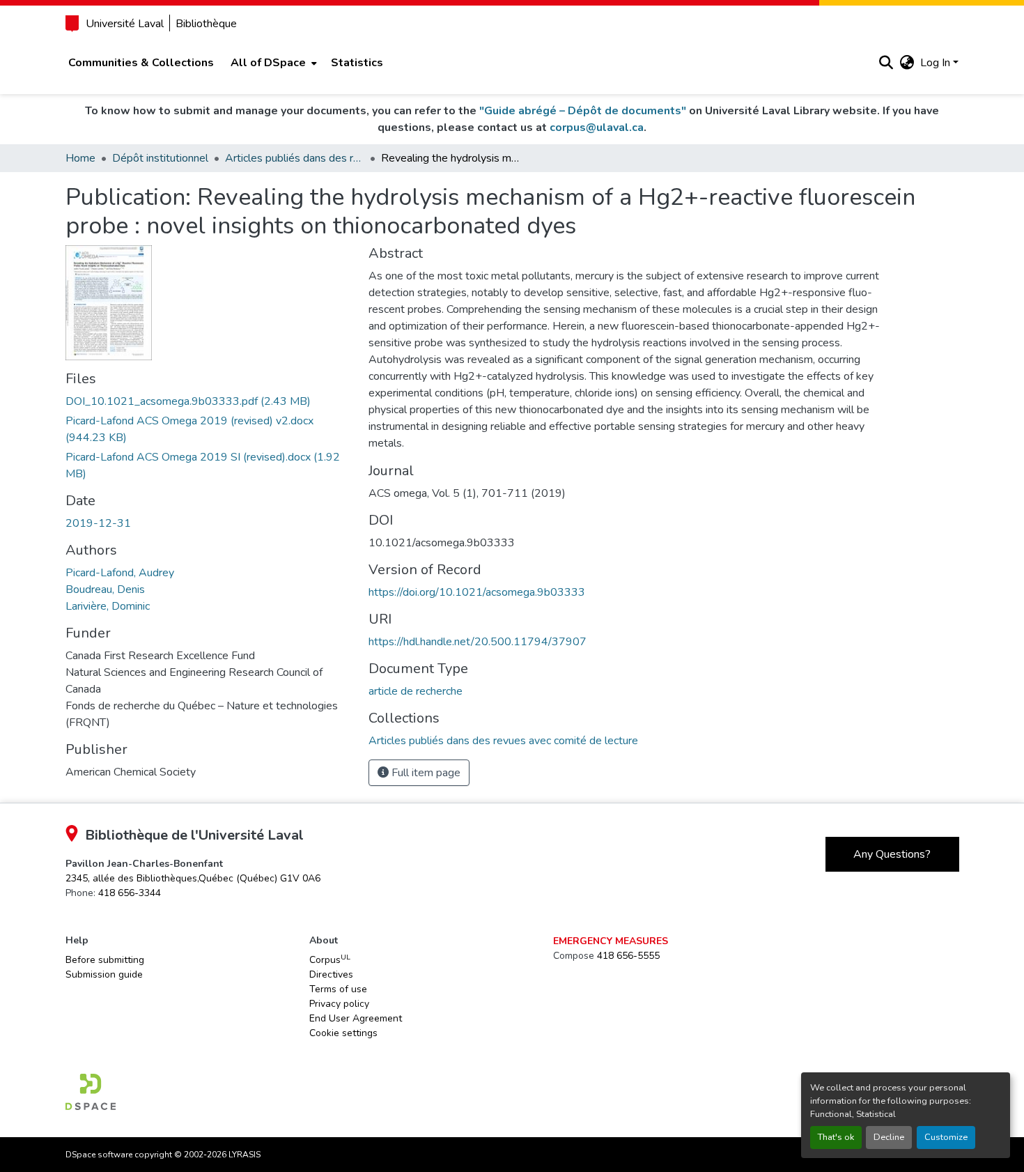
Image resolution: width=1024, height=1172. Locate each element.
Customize (946, 1137)
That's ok (836, 1137)
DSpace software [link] (98, 1154)
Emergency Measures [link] (610, 941)
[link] (208, 401)
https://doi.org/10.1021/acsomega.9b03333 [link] (477, 592)
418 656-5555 (628, 955)
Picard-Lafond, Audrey (119, 572)
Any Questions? (892, 854)
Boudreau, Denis (105, 589)
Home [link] (80, 158)
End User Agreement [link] (355, 1018)
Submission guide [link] (104, 974)
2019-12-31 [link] (98, 523)
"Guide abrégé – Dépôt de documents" (582, 110)
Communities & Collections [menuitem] (141, 62)
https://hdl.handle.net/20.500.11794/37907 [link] (478, 641)
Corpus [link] (329, 959)
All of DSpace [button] (268, 62)
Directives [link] (331, 974)
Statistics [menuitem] (357, 62)
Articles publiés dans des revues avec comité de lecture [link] (294, 158)
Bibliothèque (206, 23)
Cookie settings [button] (343, 1033)
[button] (886, 62)
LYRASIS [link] (244, 1154)
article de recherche (416, 691)
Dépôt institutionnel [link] (160, 158)
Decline (889, 1137)
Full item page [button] (424, 772)
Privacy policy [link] (339, 1003)
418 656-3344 (129, 893)
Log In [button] (936, 62)
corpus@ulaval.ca (597, 127)
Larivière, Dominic (107, 606)
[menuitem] (272, 62)
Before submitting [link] (104, 959)
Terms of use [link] (338, 989)
